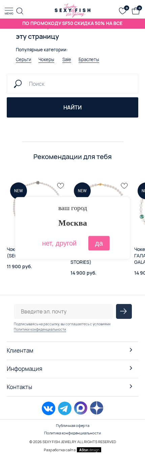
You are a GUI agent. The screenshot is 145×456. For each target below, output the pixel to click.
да (99, 243)
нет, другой (59, 243)
